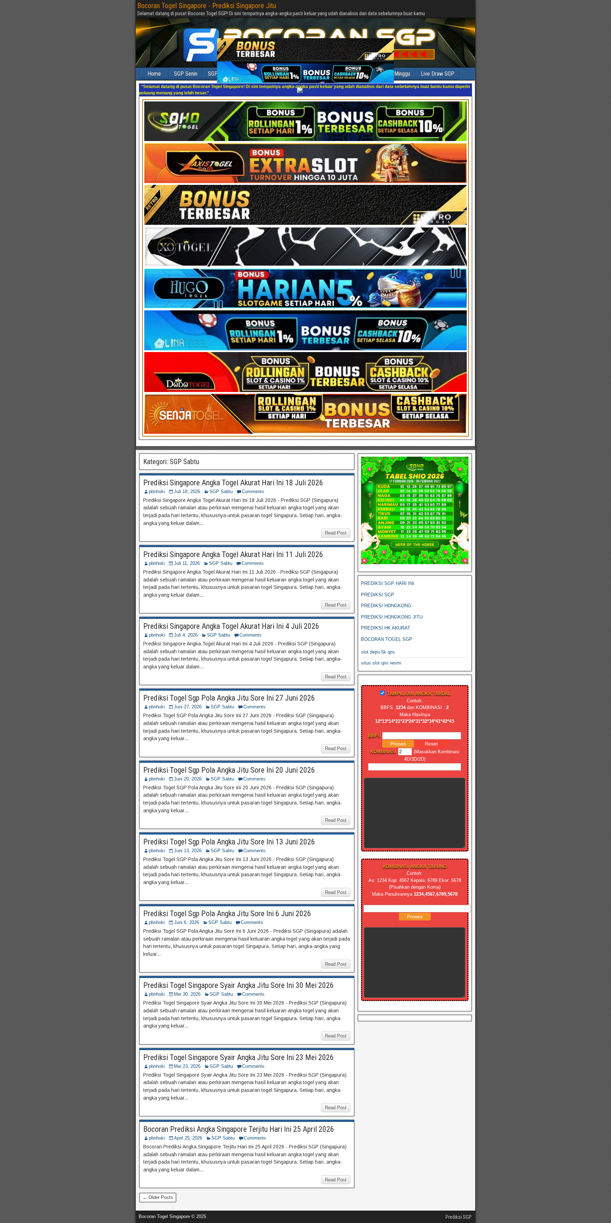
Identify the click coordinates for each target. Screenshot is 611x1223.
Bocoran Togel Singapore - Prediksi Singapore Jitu (206, 5)
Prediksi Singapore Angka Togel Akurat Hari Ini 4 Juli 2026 (231, 619)
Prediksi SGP (459, 1210)
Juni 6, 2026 (186, 916)
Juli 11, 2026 (187, 557)
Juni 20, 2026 (188, 772)
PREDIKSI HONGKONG (386, 599)
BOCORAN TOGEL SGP (386, 633)
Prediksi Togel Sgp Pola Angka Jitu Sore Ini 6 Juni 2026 (227, 907)
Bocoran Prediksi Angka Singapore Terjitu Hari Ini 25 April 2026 (238, 1122)
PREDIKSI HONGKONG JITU (392, 610)
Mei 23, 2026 (187, 1060)
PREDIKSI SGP (377, 588)
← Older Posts (157, 1191)
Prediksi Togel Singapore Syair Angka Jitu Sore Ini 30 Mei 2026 (238, 979)
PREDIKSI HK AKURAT (385, 621)
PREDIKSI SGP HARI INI (387, 577)
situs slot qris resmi (381, 656)
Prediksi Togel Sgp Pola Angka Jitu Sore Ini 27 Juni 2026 (229, 691)
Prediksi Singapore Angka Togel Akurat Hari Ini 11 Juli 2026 (233, 548)
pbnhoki (157, 485)
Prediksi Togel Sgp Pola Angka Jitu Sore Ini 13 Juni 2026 (229, 835)
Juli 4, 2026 (186, 628)
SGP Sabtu (221, 485)
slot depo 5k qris (378, 645)
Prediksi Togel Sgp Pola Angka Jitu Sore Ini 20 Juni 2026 (229, 763)
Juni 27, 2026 (188, 700)
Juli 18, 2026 (187, 485)
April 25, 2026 (188, 1131)
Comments (253, 485)
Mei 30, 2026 (187, 987)
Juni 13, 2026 (188, 844)
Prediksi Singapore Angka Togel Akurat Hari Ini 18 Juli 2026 (233, 476)
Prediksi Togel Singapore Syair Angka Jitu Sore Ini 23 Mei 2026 (238, 1051)
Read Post (336, 526)
